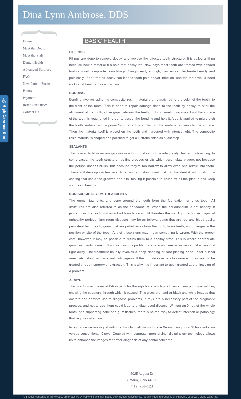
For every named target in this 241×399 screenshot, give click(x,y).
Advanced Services (37, 69)
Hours (27, 91)
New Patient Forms (37, 84)
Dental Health (33, 62)
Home (27, 41)
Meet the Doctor (35, 48)
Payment (29, 98)
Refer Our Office (35, 105)
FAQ (26, 76)
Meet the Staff (33, 55)
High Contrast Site (4, 121)
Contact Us (31, 112)
